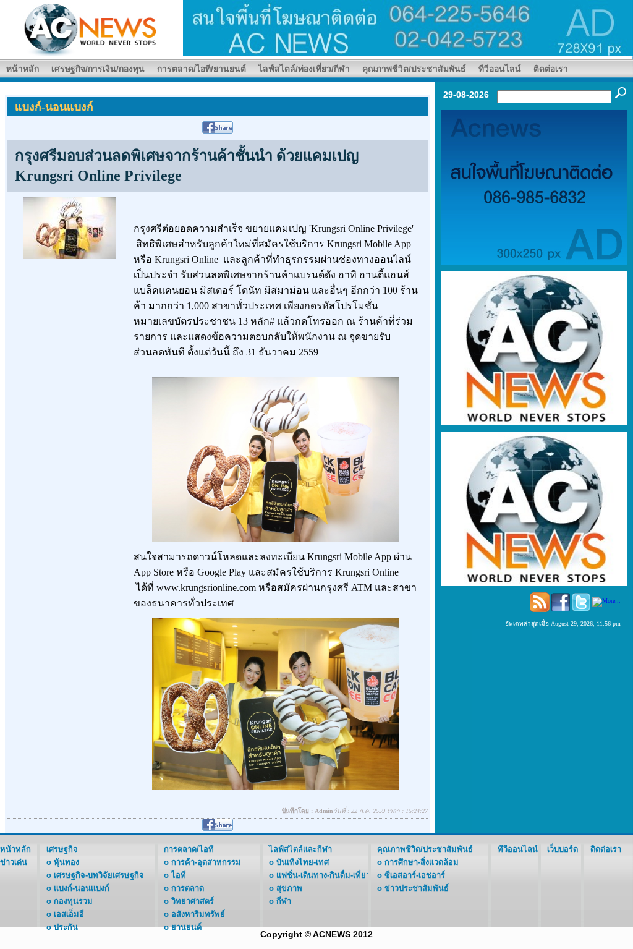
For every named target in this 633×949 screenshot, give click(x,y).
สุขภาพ (289, 888)
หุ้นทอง (66, 862)
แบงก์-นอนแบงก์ (81, 888)
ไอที (178, 875)
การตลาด (187, 888)
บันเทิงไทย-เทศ (302, 862)
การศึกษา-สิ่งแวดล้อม (421, 862)
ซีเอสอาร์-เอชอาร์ (414, 875)
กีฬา (283, 901)
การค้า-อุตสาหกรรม (206, 862)
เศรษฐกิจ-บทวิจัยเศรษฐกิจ (99, 875)
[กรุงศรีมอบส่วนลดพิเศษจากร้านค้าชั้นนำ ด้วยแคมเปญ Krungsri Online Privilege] (69, 227)
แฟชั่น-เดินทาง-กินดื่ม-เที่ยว (323, 875)
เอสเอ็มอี (69, 914)
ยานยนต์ (186, 927)
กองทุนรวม (73, 901)
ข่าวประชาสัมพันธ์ (416, 888)
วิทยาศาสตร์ (192, 901)
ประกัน (66, 927)
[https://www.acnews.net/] (408, 26)
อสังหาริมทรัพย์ (198, 914)
